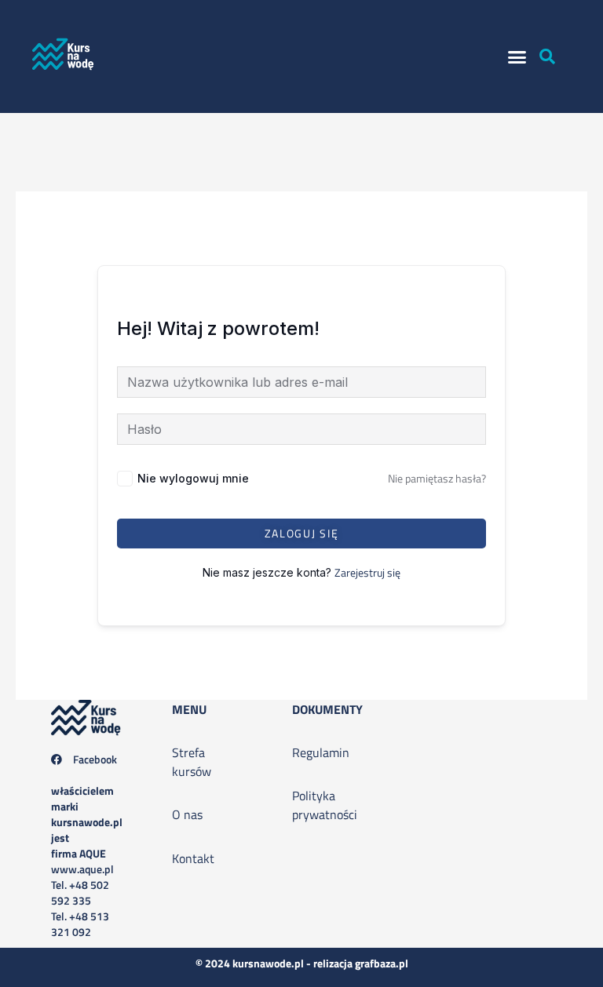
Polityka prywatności (324, 805)
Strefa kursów (191, 762)
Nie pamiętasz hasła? (437, 478)
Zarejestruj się (367, 572)
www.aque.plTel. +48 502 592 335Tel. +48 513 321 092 (86, 861)
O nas (187, 814)
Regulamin (320, 752)
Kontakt (193, 858)
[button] (517, 56)
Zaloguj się (302, 533)
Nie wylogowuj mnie (193, 478)
